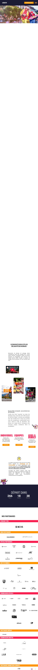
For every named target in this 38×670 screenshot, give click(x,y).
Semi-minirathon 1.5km (32, 441)
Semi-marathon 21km (6, 439)
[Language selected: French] (33, 669)
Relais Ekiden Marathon (19, 437)
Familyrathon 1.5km (32, 442)
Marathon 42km (6, 437)
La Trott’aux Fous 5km (6, 441)
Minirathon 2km (32, 439)
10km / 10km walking (6, 440)
